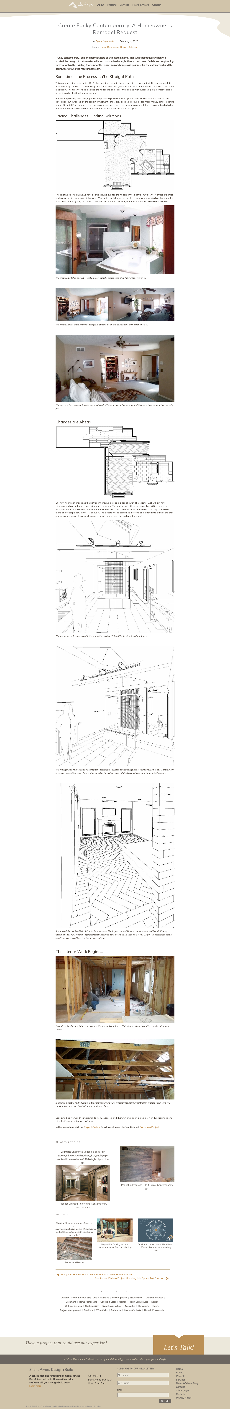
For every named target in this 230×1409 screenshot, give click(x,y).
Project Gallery (92, 1127)
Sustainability (92, 1306)
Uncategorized (119, 1297)
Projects (112, 4)
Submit (165, 1401)
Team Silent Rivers (139, 1301)
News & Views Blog (81, 1297)
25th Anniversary (73, 1306)
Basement (71, 1301)
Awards (65, 1297)
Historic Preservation (154, 1310)
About (100, 4)
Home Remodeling (110, 47)
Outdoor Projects (154, 1297)
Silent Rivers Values (111, 1306)
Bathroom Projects (150, 1127)
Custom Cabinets (132, 1310)
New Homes (136, 1297)
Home (179, 1368)
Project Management (70, 1310)
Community (143, 1306)
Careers (180, 1394)
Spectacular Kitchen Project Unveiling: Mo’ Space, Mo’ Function (130, 1278)
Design (123, 47)
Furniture (88, 1310)
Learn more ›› (36, 1386)
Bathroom (133, 47)
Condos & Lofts (108, 1301)
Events (156, 1306)
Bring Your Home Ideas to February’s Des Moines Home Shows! (96, 1274)
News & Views (140, 4)
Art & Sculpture (101, 1297)
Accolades (130, 1306)
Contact (156, 4)
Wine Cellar (102, 1310)
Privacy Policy (183, 1397)
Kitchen (122, 1301)
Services (124, 4)
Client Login (182, 1390)
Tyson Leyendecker (105, 41)
